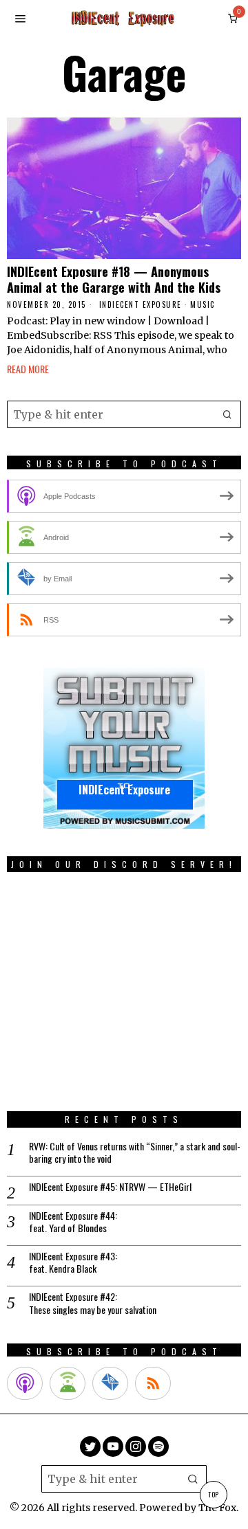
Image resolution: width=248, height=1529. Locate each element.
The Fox (217, 1508)
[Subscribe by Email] (110, 1383)
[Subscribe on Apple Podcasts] (25, 1383)
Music (202, 305)
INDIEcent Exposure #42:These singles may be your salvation (92, 1303)
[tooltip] (90, 1446)
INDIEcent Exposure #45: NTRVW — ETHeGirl (110, 1187)
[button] (227, 414)
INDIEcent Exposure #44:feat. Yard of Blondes (73, 1221)
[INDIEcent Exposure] (124, 747)
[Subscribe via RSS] (153, 1383)
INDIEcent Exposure (140, 305)
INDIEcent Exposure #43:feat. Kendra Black (73, 1262)
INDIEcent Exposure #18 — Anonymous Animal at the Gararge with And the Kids (113, 279)
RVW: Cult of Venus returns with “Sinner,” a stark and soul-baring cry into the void (134, 1152)
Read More (28, 368)
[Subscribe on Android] (67, 1383)
